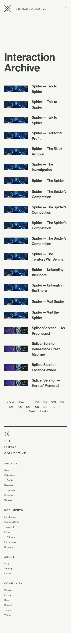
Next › (33, 411)
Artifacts (11, 537)
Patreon (8, 590)
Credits (8, 573)
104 (62, 402)
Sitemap (8, 568)
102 (45, 402)
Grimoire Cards (11, 522)
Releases (8, 485)
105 (11, 407)
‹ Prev (21, 402)
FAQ (6, 563)
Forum (7, 595)
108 (36, 407)
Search (7, 470)
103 (53, 402)
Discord (8, 605)
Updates (11, 490)
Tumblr (7, 610)
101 (37, 402)
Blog (6, 600)
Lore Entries (10, 517)
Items (7, 532)
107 (28, 407)
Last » (44, 411)
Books (10, 480)
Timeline (8, 500)
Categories (9, 475)
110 (53, 407)
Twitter (7, 615)
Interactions (10, 542)
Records (8, 547)
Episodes (8, 495)
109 (45, 407)
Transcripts (9, 527)
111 (60, 407)
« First (10, 402)
